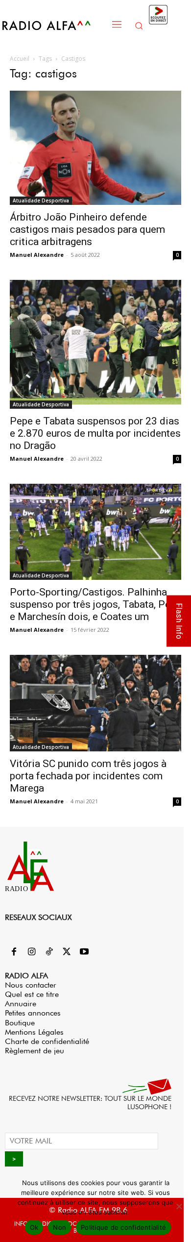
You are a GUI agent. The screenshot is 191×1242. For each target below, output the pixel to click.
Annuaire (20, 1003)
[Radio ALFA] (53, 25)
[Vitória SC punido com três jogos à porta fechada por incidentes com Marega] (95, 703)
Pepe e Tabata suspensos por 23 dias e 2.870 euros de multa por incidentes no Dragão (95, 433)
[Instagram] (31, 952)
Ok (34, 1227)
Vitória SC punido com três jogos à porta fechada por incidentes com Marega (88, 776)
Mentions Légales (34, 1032)
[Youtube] (84, 952)
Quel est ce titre (32, 994)
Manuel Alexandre (37, 254)
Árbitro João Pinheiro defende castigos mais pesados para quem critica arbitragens (87, 229)
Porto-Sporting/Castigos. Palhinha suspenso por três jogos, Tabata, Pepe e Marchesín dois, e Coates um (95, 604)
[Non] (179, 1206)
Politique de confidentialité (123, 1227)
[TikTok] (49, 952)
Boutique (20, 1022)
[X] (66, 952)
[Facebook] (14, 952)
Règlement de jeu (34, 1050)
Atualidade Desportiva (41, 200)
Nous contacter (30, 985)
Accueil (19, 58)
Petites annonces (33, 1013)
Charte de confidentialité (47, 1041)
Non (59, 1227)
